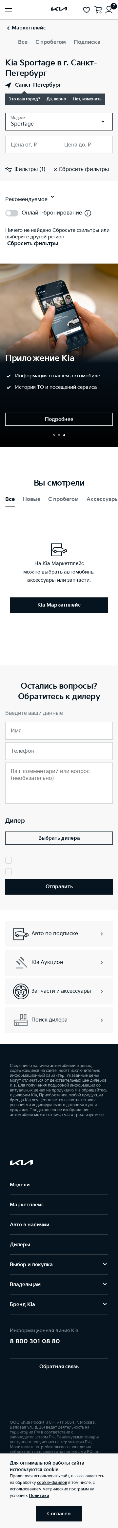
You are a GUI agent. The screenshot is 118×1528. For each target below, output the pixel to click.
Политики (39, 1495)
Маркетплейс (27, 1205)
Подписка (87, 42)
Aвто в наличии (29, 1225)
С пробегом (50, 42)
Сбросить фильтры (32, 244)
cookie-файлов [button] (52, 1482)
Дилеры (20, 1245)
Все (23, 42)
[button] (54, 435)
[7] (109, 10)
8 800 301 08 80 (35, 1341)
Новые (31, 499)
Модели (20, 1185)
